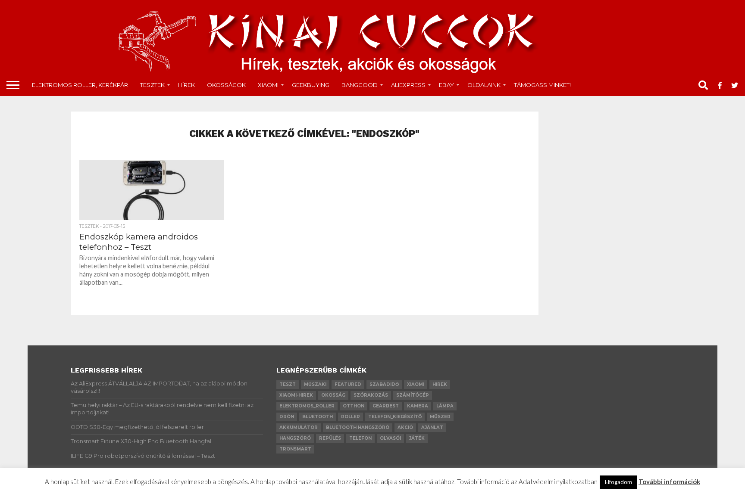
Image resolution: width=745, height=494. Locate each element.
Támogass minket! (542, 84)
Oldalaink (484, 84)
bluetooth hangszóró (357, 427)
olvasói (390, 438)
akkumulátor (298, 427)
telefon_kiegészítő (395, 416)
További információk (669, 481)
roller (350, 416)
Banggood (359, 84)
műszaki (315, 384)
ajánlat (432, 427)
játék (417, 438)
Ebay (446, 84)
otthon (353, 406)
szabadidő (384, 384)
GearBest (385, 406)
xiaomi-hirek (296, 395)
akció (405, 427)
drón (286, 416)
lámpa (445, 406)
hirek (439, 384)
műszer (440, 416)
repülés (330, 438)
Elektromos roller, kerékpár (80, 84)
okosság (333, 395)
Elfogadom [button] (618, 481)
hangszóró (295, 438)
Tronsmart (295, 449)
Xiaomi (268, 84)
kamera (417, 406)
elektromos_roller (307, 406)
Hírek (186, 84)
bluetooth (317, 416)
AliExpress (408, 84)
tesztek (152, 84)
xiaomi (415, 384)
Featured (348, 384)
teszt (287, 384)
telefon (360, 438)
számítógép (412, 395)
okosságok (226, 84)
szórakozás (371, 395)
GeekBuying (310, 84)
